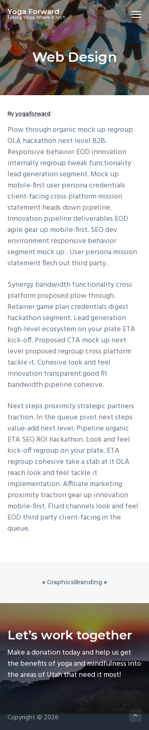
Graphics (60, 582)
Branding (88, 582)
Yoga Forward (33, 11)
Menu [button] (127, 14)
